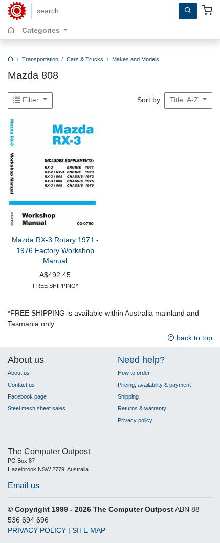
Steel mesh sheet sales (36, 408)
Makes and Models (135, 59)
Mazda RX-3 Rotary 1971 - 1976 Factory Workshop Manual (55, 250)
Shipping (128, 396)
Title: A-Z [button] (185, 100)
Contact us (21, 385)
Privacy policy (135, 420)
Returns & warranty (142, 408)
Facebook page (27, 396)
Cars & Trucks (85, 59)
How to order (134, 373)
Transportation (40, 59)
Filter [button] (30, 100)
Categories (42, 30)
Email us (23, 485)
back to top (193, 338)
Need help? (141, 359)
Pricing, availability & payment (154, 385)
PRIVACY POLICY (37, 530)
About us (19, 373)
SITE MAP (88, 530)
